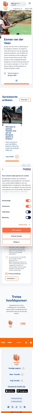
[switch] (28, 206)
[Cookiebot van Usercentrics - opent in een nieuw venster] (23, 169)
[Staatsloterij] (3, 342)
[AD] (26, 342)
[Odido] (10, 342)
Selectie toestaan (16, 236)
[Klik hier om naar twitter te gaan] (20, 407)
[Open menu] (29, 3)
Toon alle (24, 100)
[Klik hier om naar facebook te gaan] (8, 407)
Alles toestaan (16, 230)
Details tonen (23, 224)
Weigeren (16, 242)
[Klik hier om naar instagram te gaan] (12, 407)
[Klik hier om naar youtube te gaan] (24, 407)
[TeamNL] (10, 323)
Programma (16, 8)
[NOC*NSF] (31, 342)
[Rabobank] (19, 342)
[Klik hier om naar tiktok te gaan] (16, 407)
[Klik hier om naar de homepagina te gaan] (5, 5)
